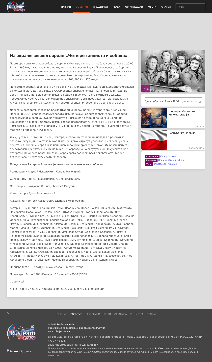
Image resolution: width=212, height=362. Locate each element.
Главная (65, 6)
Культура (165, 156)
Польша (162, 160)
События (82, 6)
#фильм (172, 163)
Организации (134, 6)
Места (152, 6)
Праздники (100, 6)
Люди (116, 6)
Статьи (166, 6)
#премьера (160, 163)
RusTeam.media (65, 324)
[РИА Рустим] (21, 332)
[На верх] (7, 313)
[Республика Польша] (173, 140)
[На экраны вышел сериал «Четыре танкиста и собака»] (173, 70)
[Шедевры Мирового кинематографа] (173, 118)
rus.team (96, 351)
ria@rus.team (62, 331)
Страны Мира (176, 160)
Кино (174, 156)
